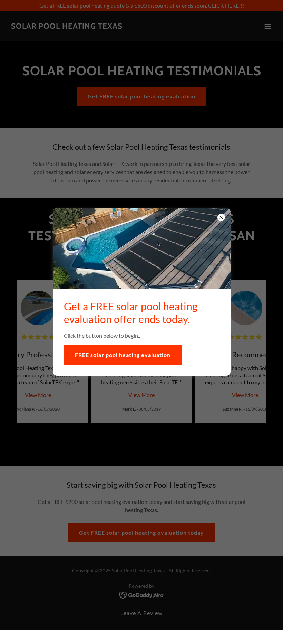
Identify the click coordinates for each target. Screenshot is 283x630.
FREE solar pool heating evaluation (122, 354)
